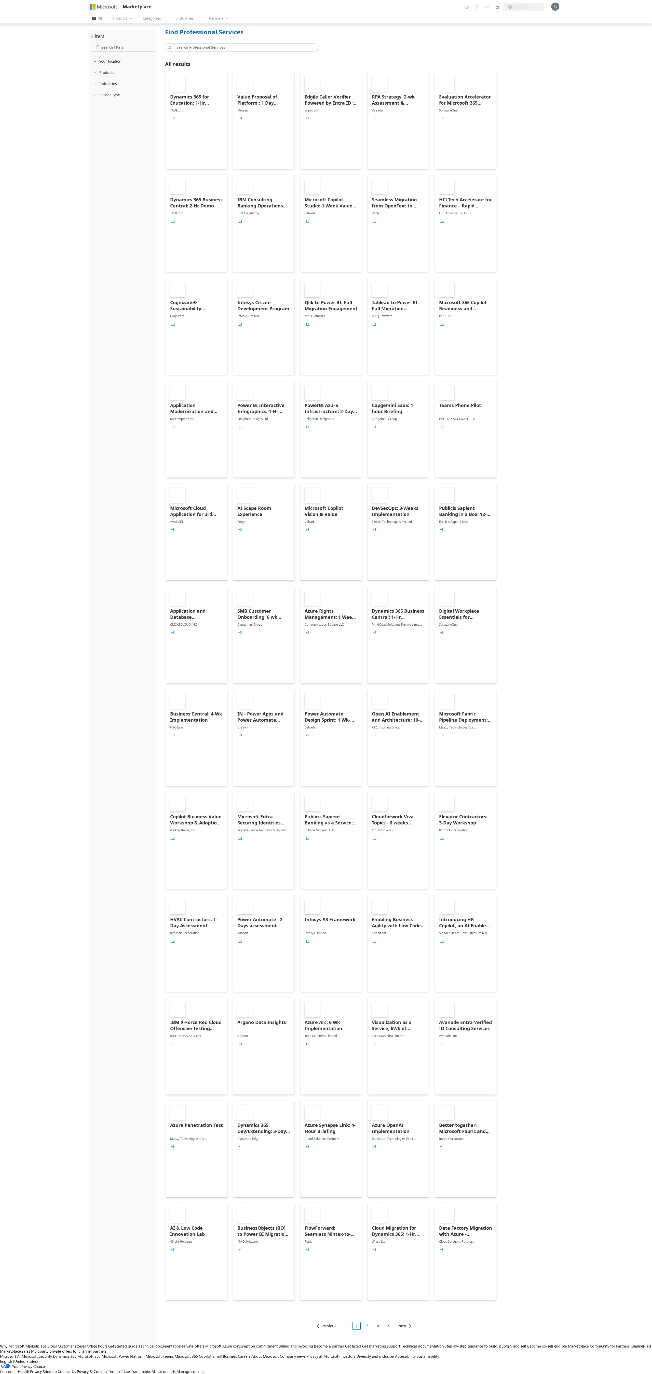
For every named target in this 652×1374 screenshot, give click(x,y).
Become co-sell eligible (547, 1346)
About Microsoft (265, 1356)
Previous (329, 1325)
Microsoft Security (37, 1356)
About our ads (163, 1371)
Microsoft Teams (160, 1356)
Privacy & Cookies (92, 1371)
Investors (348, 1356)
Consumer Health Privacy (21, 1371)
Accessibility (405, 1356)
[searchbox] (128, 47)
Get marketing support (381, 1346)
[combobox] (243, 47)
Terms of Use (119, 1371)
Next (402, 1325)
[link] (196, 120)
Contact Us (67, 1371)
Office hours (97, 1346)
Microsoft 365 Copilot (193, 1356)
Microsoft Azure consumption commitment (242, 1346)
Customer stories (72, 1346)
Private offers (193, 1346)
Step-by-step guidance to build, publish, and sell (485, 1346)
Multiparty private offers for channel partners (68, 1351)
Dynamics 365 (64, 1356)
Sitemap (50, 1371)
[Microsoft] (103, 7)
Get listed (353, 1346)
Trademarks (141, 1371)
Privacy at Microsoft (322, 1356)
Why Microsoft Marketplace (23, 1346)
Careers (244, 1356)
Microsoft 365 (89, 1356)
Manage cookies (190, 1371)
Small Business (224, 1356)
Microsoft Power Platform (123, 1356)
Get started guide (123, 1346)
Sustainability (428, 1356)
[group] (173, 118)
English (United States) (19, 1361)
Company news (292, 1356)
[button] (169, 47)
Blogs (52, 1346)
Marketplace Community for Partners (599, 1346)
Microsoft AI (10, 1356)
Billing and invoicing (296, 1346)
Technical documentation (160, 1346)
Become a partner (329, 1346)
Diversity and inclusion (375, 1356)
